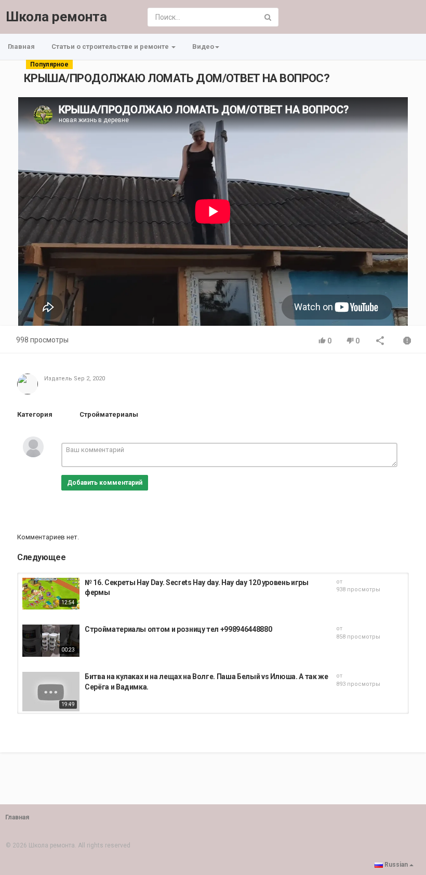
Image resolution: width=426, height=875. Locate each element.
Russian (396, 864)
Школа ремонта (56, 16)
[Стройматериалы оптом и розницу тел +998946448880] (50, 641)
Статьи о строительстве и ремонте (110, 46)
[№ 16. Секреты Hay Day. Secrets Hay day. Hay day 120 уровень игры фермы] (50, 594)
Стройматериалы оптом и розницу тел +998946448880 (178, 629)
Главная (21, 46)
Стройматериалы (108, 414)
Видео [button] (203, 46)
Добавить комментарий (104, 482)
